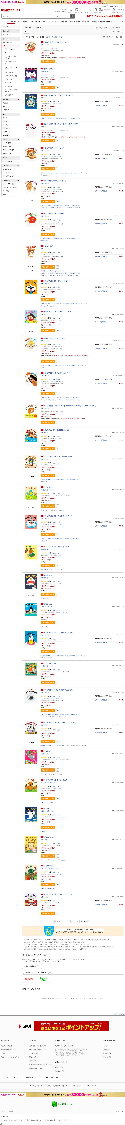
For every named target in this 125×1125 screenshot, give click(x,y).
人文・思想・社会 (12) (11, 72)
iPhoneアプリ (59, 1067)
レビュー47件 (56, 493)
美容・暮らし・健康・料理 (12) (11, 57)
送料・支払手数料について (37, 1046)
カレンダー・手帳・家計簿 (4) (11, 90)
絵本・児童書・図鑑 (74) (10, 62)
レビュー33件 (56, 729)
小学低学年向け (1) (8, 176)
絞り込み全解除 (116, 31)
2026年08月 (6, 128)
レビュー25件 (56, 872)
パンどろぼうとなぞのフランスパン (55, 381)
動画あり (5, 194)
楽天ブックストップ (36, 1086)
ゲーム (45, 21)
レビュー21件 (56, 757)
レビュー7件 (56, 318)
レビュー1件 (54, 48)
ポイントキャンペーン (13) (10, 187)
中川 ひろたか (45, 782)
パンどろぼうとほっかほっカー (54, 156)
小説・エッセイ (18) (10, 49)
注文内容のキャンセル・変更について (41, 1064)
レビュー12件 (56, 553)
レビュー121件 (56, 220)
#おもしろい (45, 175)
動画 (32, 201)
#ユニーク (84, 303)
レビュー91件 (56, 344)
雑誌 (19, 21)
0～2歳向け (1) (7, 169)
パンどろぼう (50, 254)
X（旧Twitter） (107, 1053)
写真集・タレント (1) (11, 76)
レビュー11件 (56, 522)
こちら (77, 949)
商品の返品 (32, 1060)
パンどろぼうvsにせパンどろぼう (55, 189)
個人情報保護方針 (36, 1120)
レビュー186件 (56, 154)
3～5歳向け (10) (7, 172)
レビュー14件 (56, 843)
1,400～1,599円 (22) (8, 146)
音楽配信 (94, 21)
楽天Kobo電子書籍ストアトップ (57, 1086)
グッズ (51, 21)
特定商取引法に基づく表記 (52, 1120)
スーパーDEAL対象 (8, 184)
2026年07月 (6, 124)
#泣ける (50, 657)
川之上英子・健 (45, 868)
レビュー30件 (56, 436)
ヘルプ (113, 12)
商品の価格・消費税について (64, 1046)
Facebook (106, 1046)
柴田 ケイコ (45, 45)
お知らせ (77, 12)
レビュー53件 (56, 463)
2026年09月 (6, 131)
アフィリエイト (77, 1086)
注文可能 (5, 103)
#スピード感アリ (54, 860)
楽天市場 (120, 9)
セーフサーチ (101, 28)
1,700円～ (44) (7, 153)
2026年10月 (6, 135)
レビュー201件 (56, 187)
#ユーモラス (45, 510)
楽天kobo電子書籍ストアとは (10, 1049)
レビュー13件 (56, 581)
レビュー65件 (56, 287)
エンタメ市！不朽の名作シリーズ (50, 207)
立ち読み (32, 266)
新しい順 (54, 37)
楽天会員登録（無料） (60, 11)
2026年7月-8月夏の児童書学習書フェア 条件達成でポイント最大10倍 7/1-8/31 (61, 118)
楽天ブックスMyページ (104, 12)
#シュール (63, 207)
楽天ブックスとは (6, 1046)
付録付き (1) (8, 79)
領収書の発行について (36, 1068)
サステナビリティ (67, 1120)
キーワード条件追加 (115, 27)
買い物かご (71, 12)
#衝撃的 (52, 774)
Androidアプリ (59, 1071)
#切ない (44, 657)
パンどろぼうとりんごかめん (54, 222)
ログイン (64, 10)
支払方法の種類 (34, 1053)
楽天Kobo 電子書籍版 (101, 105)
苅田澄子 (43, 578)
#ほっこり (84, 173)
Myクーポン (83, 12)
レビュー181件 (56, 379)
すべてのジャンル (8, 42)
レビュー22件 (56, 815)
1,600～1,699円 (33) (8, 150)
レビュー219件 (56, 696)
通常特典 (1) (6, 34)
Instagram (106, 1049)
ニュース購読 (107, 1057)
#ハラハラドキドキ (65, 400)
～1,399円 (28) (7, 143)
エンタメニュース (75, 21)
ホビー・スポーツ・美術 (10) (11, 68)
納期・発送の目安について (37, 1049)
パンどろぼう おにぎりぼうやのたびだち (57, 698)
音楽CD (25, 21)
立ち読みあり (7, 191)
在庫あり (5, 106)
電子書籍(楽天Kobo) (106, 21)
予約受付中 (6, 110)
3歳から (69, 745)
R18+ (122, 21)
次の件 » (87, 921)
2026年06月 (6, 121)
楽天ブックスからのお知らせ (10, 1057)
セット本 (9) (8, 86)
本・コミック (11, 21)
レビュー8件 (56, 101)
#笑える (70, 207)
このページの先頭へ (119, 1014)
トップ (3, 21)
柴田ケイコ (50, 71)
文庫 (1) (7, 52)
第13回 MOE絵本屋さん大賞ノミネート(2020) (53, 271)
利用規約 (3, 1053)
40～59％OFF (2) (8, 161)
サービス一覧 (120, 12)
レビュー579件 (56, 252)
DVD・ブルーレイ (35, 21)
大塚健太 (43, 71)
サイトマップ (92, 1086)
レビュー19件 (56, 669)
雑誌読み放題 (86, 21)
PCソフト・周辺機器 (61, 21)
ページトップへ (120, 1111)
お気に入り (90, 12)
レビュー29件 (56, 639)
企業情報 (26, 1120)
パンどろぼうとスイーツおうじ (54, 346)
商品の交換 (32, 1057)
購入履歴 (96, 12)
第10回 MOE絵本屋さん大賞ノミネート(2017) (53, 745)
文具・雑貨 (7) (9, 95)
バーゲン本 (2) (9, 82)
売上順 (48, 37)
